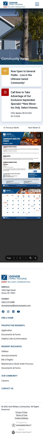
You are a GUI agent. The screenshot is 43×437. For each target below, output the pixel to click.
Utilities (4, 351)
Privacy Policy (21, 412)
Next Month (33, 128)
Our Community (9, 376)
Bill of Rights (7, 359)
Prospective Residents (13, 325)
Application (6, 330)
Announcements (9, 355)
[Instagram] (8, 312)
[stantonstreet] (21, 432)
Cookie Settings (21, 418)
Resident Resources (11, 346)
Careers (5, 380)
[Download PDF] (32, 135)
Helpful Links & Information (14, 338)
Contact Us (7, 388)
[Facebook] (3, 312)
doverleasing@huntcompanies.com (16, 305)
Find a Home (7, 318)
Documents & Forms (11, 334)
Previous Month (12, 128)
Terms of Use (21, 415)
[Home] (14, 4)
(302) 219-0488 (8, 302)
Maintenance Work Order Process (17, 364)
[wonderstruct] (21, 425)
